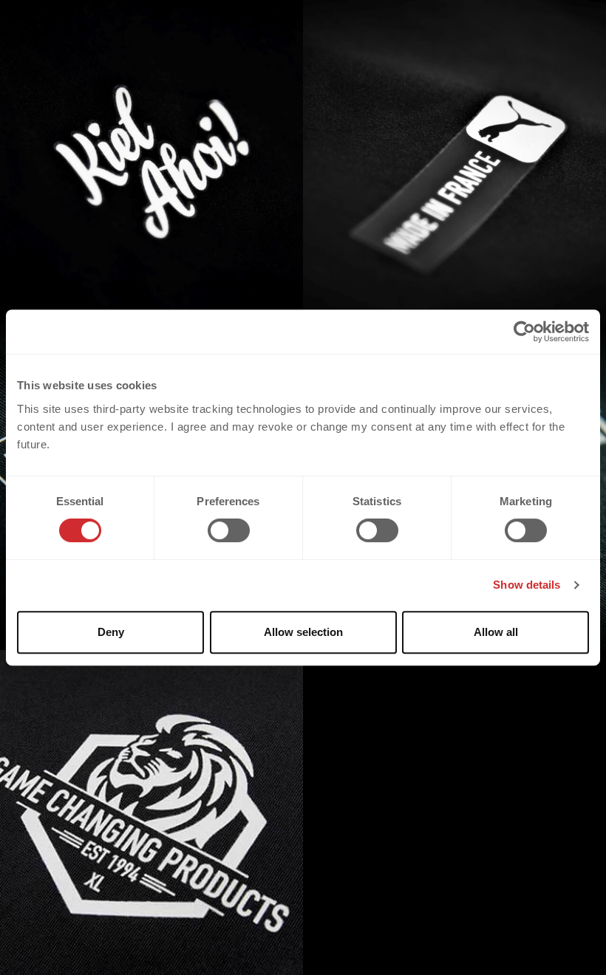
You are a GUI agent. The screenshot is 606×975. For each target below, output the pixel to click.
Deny (111, 632)
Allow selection (303, 632)
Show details (526, 584)
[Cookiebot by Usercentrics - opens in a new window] (524, 332)
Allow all (496, 632)
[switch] (229, 530)
